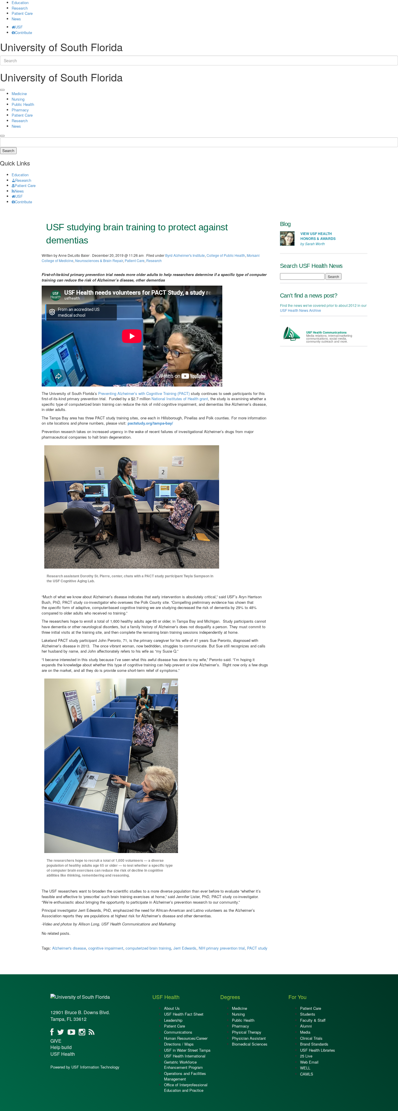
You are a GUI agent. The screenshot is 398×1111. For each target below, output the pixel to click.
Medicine (19, 93)
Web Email (309, 1062)
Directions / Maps (179, 1044)
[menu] (2, 90)
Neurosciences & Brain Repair (99, 260)
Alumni (306, 1026)
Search (8, 150)
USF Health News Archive (300, 310)
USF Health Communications (326, 332)
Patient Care (22, 13)
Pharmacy (20, 110)
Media (305, 1032)
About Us (172, 1008)
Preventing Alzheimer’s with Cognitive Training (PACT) (144, 393)
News (16, 19)
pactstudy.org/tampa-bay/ (150, 423)
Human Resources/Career (185, 1038)
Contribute (23, 32)
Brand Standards (314, 1044)
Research (20, 8)
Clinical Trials (311, 1038)
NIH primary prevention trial (222, 948)
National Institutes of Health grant (180, 398)
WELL (305, 1068)
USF (19, 27)
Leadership (173, 1020)
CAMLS (306, 1074)
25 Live (306, 1056)
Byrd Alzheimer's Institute (185, 255)
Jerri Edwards (184, 948)
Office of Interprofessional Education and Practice (185, 1087)
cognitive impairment (105, 948)
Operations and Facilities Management (185, 1076)
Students (307, 1014)
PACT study (257, 948)
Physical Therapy (246, 1032)
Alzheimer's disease (69, 948)
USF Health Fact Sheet (183, 1014)
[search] (2, 136)
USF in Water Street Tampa (187, 1050)
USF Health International (184, 1056)
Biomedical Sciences (249, 1044)
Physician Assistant (249, 1038)
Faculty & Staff (312, 1020)
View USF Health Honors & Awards (318, 236)
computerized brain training (148, 948)
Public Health (23, 104)
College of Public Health (226, 255)
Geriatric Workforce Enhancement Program (183, 1064)
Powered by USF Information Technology (84, 1067)
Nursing (18, 99)
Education (20, 174)
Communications (178, 1032)
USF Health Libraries (317, 1050)
